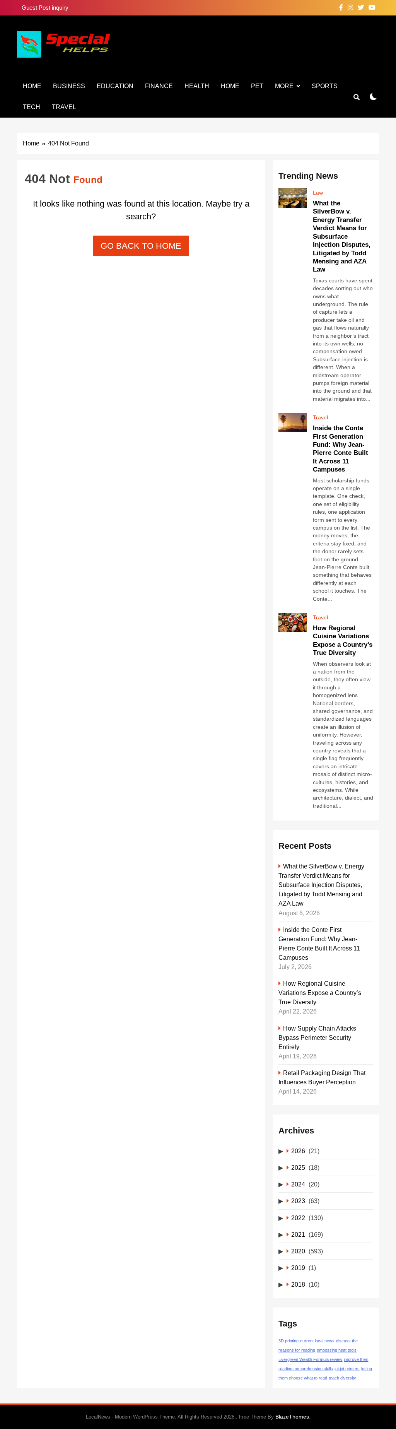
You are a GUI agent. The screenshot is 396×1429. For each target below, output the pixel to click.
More (284, 86)
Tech (31, 107)
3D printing (288, 1340)
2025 (298, 1167)
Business (69, 86)
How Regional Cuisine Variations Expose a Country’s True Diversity (319, 992)
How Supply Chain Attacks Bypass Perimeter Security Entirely (317, 1037)
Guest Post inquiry (45, 7)
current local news (317, 1340)
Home (32, 86)
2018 (298, 1284)
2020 (298, 1251)
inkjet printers (347, 1368)
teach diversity (342, 1378)
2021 (298, 1234)
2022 (298, 1217)
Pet (257, 86)
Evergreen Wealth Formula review (310, 1359)
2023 (298, 1200)
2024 (298, 1184)
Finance (159, 86)
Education (115, 86)
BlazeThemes (292, 1417)
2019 (298, 1267)
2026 (298, 1150)
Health (196, 86)
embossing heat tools (337, 1350)
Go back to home (141, 246)
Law (318, 193)
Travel (64, 107)
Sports (325, 86)
